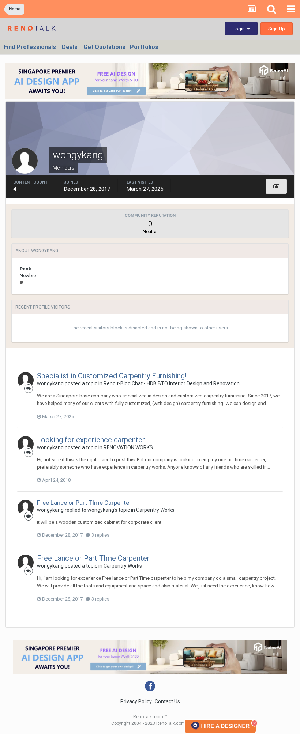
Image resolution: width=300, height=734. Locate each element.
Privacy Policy (136, 701)
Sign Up (276, 28)
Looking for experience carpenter (91, 439)
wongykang (50, 383)
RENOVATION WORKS (128, 447)
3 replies (99, 535)
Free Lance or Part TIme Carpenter (84, 502)
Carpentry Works (155, 510)
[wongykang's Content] (276, 186)
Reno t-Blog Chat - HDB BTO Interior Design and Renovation (172, 383)
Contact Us (167, 701)
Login (240, 28)
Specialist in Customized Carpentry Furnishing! (112, 375)
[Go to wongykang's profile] (26, 380)
